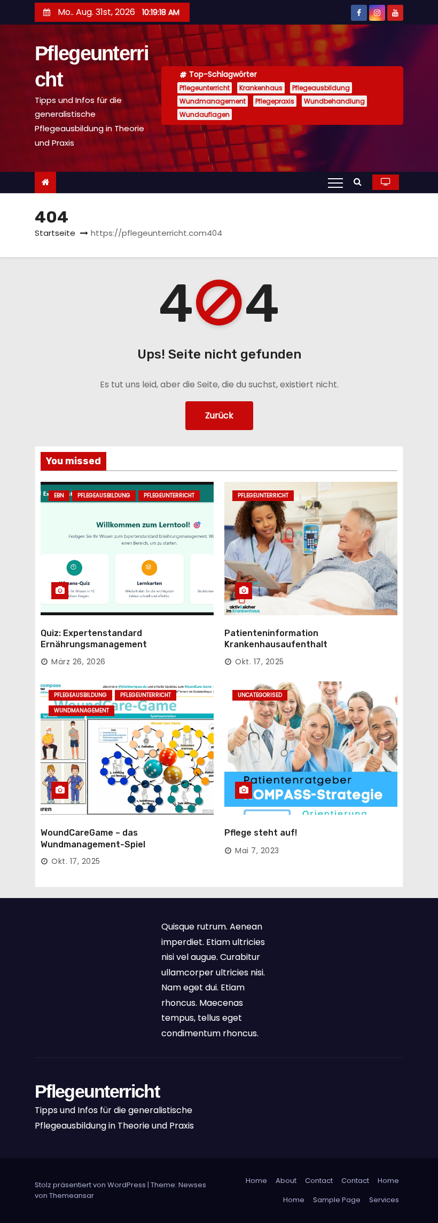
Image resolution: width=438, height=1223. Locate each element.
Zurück (219, 415)
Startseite (55, 233)
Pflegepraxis (274, 101)
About (286, 1181)
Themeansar (71, 1195)
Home (256, 1181)
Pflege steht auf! (260, 833)
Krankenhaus (261, 87)
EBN (59, 495)
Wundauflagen (204, 114)
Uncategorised (260, 695)
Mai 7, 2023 (257, 850)
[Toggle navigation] (335, 182)
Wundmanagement (212, 101)
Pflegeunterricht (204, 87)
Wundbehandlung (334, 101)
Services (384, 1200)
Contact (319, 1181)
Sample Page (337, 1200)
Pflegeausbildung (321, 87)
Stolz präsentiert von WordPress (91, 1185)
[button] (360, 181)
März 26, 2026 (78, 661)
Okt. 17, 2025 (259, 661)
